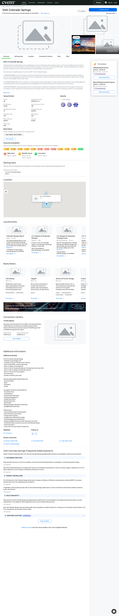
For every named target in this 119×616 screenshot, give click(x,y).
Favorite (82, 11)
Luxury (56, 2)
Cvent (2, 6)
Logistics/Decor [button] (19, 292)
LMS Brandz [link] (10, 279)
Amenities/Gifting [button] (10, 292)
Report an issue (27, 527)
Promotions (32, 2)
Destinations (41, 2)
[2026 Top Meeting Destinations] (63, 104)
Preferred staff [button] (68, 294)
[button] (35, 35)
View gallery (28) (112, 51)
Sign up (110, 2)
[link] (15, 272)
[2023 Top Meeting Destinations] (76, 105)
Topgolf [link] (34, 279)
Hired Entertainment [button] (66, 292)
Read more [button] (6, 92)
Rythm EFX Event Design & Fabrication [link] (65, 279)
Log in (115, 2)
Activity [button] (32, 292)
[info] (116, 13)
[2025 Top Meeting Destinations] (69, 104)
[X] (32, 433)
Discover (49, 2)
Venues (24, 2)
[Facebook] (36, 433)
